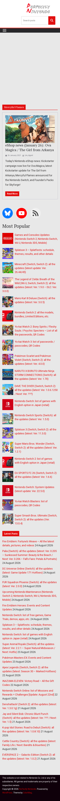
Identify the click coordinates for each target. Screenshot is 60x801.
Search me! (51, 20)
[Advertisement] (30, 64)
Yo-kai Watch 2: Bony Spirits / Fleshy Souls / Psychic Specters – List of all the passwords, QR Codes (36, 330)
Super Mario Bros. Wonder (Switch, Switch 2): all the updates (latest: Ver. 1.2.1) (36, 447)
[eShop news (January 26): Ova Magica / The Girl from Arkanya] (30, 129)
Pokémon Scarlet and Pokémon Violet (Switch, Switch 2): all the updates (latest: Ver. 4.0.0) (33, 359)
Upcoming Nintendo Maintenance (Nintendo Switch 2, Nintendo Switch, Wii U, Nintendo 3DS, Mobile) (29, 595)
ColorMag (27, 792)
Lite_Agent (29, 155)
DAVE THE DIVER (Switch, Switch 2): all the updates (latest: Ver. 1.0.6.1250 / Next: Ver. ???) (36, 389)
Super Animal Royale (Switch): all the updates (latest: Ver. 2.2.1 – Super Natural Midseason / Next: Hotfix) (28, 648)
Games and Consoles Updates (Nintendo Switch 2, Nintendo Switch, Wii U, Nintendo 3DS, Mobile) (36, 238)
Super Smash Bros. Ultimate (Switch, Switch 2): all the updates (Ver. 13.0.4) (36, 519)
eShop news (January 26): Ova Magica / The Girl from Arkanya (29, 147)
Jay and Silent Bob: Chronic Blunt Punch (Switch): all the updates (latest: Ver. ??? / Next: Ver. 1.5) (29, 717)
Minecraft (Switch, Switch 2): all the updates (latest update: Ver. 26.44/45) (35, 268)
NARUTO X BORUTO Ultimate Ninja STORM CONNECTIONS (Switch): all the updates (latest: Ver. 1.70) (35, 374)
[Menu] (4, 30)
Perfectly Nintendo (27, 789)
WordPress (7, 792)
